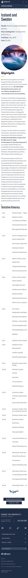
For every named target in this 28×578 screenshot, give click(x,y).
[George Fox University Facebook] (2, 528)
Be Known (5, 554)
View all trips (14, 503)
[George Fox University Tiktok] (18, 528)
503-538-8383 (22, 521)
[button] (23, 2)
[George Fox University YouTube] (25, 528)
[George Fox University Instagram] (10, 528)
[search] (25, 548)
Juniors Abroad (6, 6)
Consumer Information (7, 561)
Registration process (14, 499)
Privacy (3, 558)
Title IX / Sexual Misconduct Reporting (11, 566)
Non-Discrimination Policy (8, 564)
